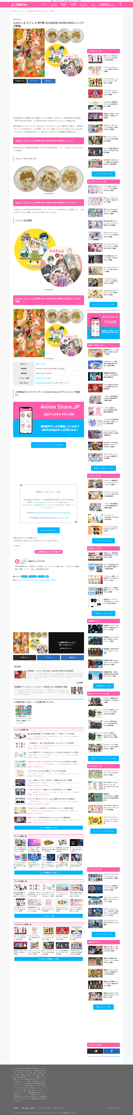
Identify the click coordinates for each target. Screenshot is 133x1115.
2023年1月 (24, 576)
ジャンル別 (54, 4)
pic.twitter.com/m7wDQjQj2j (61, 512)
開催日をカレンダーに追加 (47, 552)
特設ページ (39, 364)
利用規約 (65, 1113)
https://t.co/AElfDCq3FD (43, 512)
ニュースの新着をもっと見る (48, 827)
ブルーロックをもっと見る (103, 934)
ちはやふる (41, 576)
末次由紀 (42, 580)
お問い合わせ (32, 1092)
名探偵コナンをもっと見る (103, 613)
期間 (47, 576)
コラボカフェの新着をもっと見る (48, 959)
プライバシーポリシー (59, 1108)
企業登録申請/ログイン (107, 4)
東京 (48, 580)
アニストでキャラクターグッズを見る (47, 445)
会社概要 (15, 1108)
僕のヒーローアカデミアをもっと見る (103, 758)
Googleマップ (40, 378)
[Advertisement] (29, 99)
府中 (36, 580)
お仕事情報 (73, 4)
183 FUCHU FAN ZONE (43, 383)
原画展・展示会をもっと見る (103, 468)
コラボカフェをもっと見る (103, 174)
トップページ (43, 4)
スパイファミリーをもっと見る (103, 831)
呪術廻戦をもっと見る (103, 686)
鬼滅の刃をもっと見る (103, 1007)
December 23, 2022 (62, 518)
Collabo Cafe (19, 5)
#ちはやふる (40, 502)
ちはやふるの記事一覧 (48, 530)
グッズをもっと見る (48, 916)
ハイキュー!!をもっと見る (103, 541)
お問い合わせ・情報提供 (28, 1108)
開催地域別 (63, 4)
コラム (93, 4)
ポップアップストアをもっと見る (104, 304)
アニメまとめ (83, 4)
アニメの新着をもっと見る (48, 872)
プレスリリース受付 (44, 1108)
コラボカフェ (32, 576)
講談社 (54, 580)
